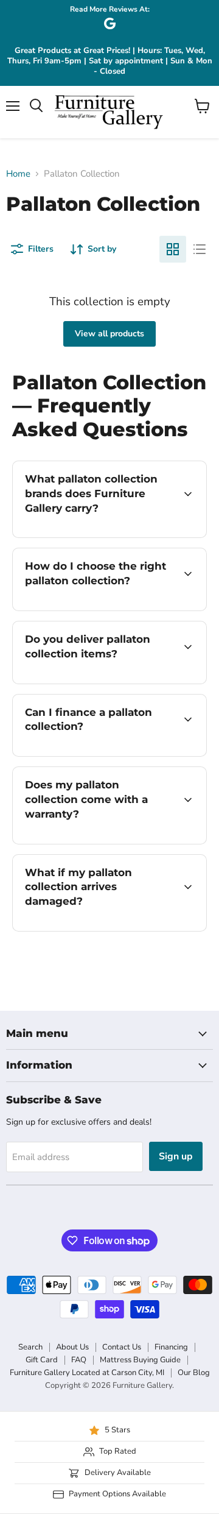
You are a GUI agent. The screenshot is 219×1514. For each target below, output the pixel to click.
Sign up (176, 1156)
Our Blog (194, 1372)
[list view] (199, 249)
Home (18, 174)
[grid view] (172, 249)
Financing (171, 1347)
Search (30, 1347)
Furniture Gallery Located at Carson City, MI (87, 1372)
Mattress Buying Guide (140, 1359)
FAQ (78, 1359)
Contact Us (121, 1347)
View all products (109, 333)
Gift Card (42, 1359)
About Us (72, 1347)
